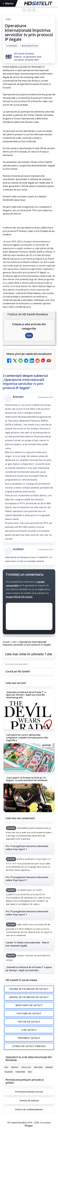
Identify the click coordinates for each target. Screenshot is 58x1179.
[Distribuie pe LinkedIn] (32, 360)
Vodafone (20, 1071)
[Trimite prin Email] (49, 360)
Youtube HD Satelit (29, 1013)
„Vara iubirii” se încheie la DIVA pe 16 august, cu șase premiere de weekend (26, 779)
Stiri (8, 19)
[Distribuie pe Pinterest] (43, 360)
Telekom (8, 1071)
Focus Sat (26, 1067)
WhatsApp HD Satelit (29, 1005)
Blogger (29, 1125)
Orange (49, 1067)
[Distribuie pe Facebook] (9, 360)
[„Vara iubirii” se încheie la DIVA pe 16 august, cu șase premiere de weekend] (29, 797)
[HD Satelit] (38, 3)
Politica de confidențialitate (29, 1109)
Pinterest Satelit (29, 1038)
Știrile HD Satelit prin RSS (29, 1046)
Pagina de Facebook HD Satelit (29, 989)
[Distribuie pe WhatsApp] (20, 360)
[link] (29, 708)
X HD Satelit (29, 1029)
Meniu (8, 3)
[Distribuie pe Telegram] (26, 360)
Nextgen (38, 1067)
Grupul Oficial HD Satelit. (19, 596)
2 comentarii (11, 45)
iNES (30, 1071)
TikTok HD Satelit (29, 1021)
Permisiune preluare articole (29, 1091)
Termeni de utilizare (29, 1100)
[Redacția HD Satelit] (8, 57)
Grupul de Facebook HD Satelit (29, 997)
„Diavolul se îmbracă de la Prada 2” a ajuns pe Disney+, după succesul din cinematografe (26, 695)
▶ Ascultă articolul (30, 45)
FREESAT (14, 1067)
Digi (6, 1067)
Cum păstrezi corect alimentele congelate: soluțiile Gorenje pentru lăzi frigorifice (27, 737)
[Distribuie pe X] (15, 360)
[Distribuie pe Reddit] (37, 360)
